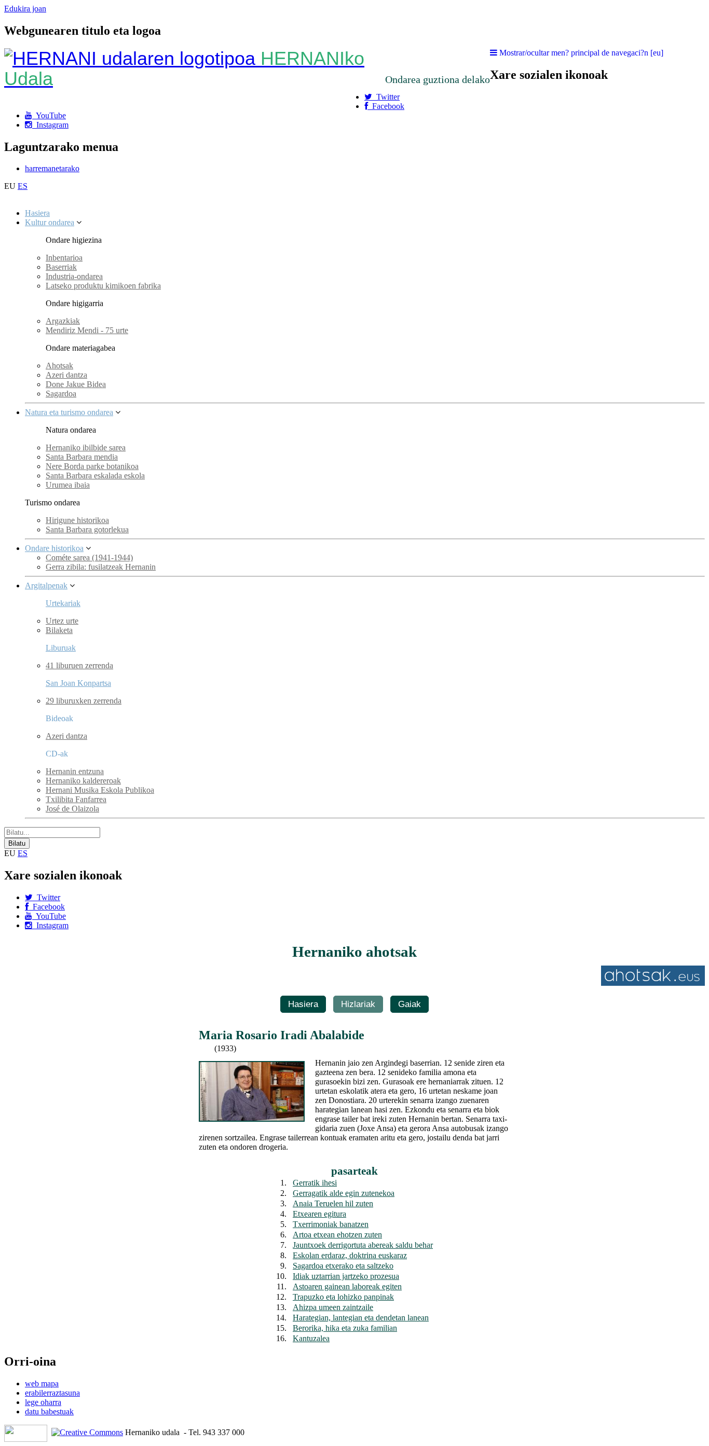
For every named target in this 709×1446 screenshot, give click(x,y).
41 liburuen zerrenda (79, 665)
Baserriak (61, 267)
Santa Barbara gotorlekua (87, 529)
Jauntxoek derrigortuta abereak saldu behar (363, 1245)
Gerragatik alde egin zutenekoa (343, 1193)
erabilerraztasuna (52, 1392)
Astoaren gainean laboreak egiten (347, 1286)
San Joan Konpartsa (78, 683)
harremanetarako (52, 168)
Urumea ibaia (68, 484)
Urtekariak (63, 603)
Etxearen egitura (319, 1213)
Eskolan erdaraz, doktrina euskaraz (350, 1255)
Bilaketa (59, 630)
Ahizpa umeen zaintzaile (333, 1307)
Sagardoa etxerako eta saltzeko (343, 1265)
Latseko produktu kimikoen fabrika (103, 285)
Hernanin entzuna (75, 771)
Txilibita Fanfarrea (76, 799)
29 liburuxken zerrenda (83, 700)
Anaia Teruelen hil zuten (333, 1203)
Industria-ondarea (74, 276)
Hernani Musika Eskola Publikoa (100, 790)
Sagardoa (61, 393)
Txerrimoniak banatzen (331, 1224)
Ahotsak (59, 365)
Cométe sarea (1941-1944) (89, 557)
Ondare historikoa (54, 548)
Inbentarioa (64, 257)
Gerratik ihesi (315, 1182)
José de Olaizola (72, 808)
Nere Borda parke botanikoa (92, 466)
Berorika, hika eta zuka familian (345, 1328)
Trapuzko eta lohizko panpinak (343, 1296)
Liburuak (61, 647)
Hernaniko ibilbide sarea (86, 447)
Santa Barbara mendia (82, 456)
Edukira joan (25, 8)
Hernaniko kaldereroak (83, 780)
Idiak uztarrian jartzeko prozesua (346, 1276)
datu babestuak (49, 1411)
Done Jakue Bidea (76, 384)
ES (23, 186)
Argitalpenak (46, 585)
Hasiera (37, 213)
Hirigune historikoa (77, 520)
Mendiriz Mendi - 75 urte (87, 330)
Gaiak (409, 1004)
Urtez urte (62, 620)
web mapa (42, 1383)
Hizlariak (358, 1004)
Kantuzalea (311, 1338)
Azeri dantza (66, 374)
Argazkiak (63, 320)
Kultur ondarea (49, 222)
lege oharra (43, 1402)
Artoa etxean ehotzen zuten (337, 1234)
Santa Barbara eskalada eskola (95, 475)
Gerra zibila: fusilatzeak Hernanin (101, 566)
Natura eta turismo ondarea (69, 412)
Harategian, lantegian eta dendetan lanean (361, 1317)
